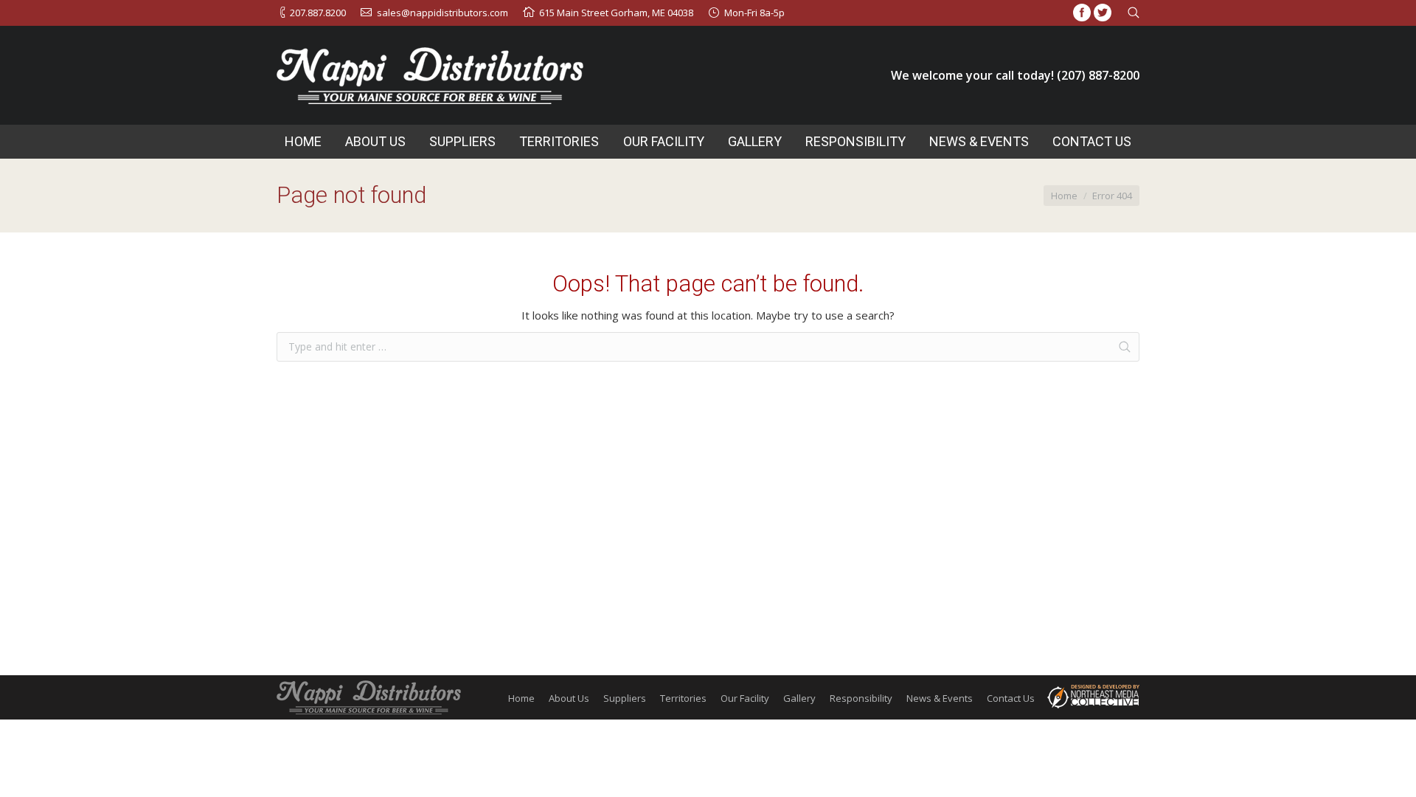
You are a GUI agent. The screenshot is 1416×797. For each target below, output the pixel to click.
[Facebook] (1082, 12)
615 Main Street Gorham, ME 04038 (616, 12)
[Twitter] (1102, 12)
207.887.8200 (318, 12)
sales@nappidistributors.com (442, 12)
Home (1064, 195)
